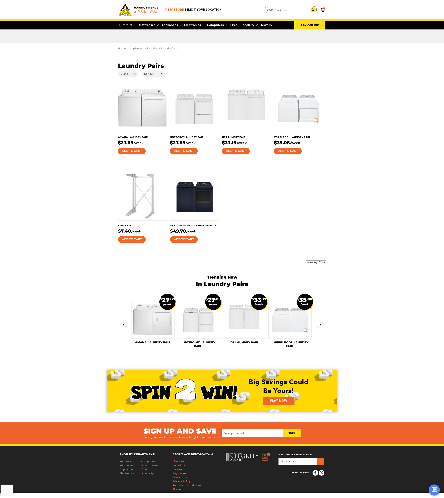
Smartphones (150, 465)
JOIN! (291, 433)
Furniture (126, 25)
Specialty (247, 25)
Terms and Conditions (187, 485)
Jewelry (266, 25)
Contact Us (180, 477)
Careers (177, 469)
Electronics (192, 25)
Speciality (147, 473)
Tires (233, 25)
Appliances (169, 25)
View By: (313, 262)
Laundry (152, 48)
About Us (178, 461)
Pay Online (179, 473)
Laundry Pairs (169, 48)
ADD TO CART (132, 151)
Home (122, 48)
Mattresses (147, 25)
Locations (179, 465)
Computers (215, 25)
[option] (153, 321)
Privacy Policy (181, 481)
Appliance (126, 469)
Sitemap (178, 489)
